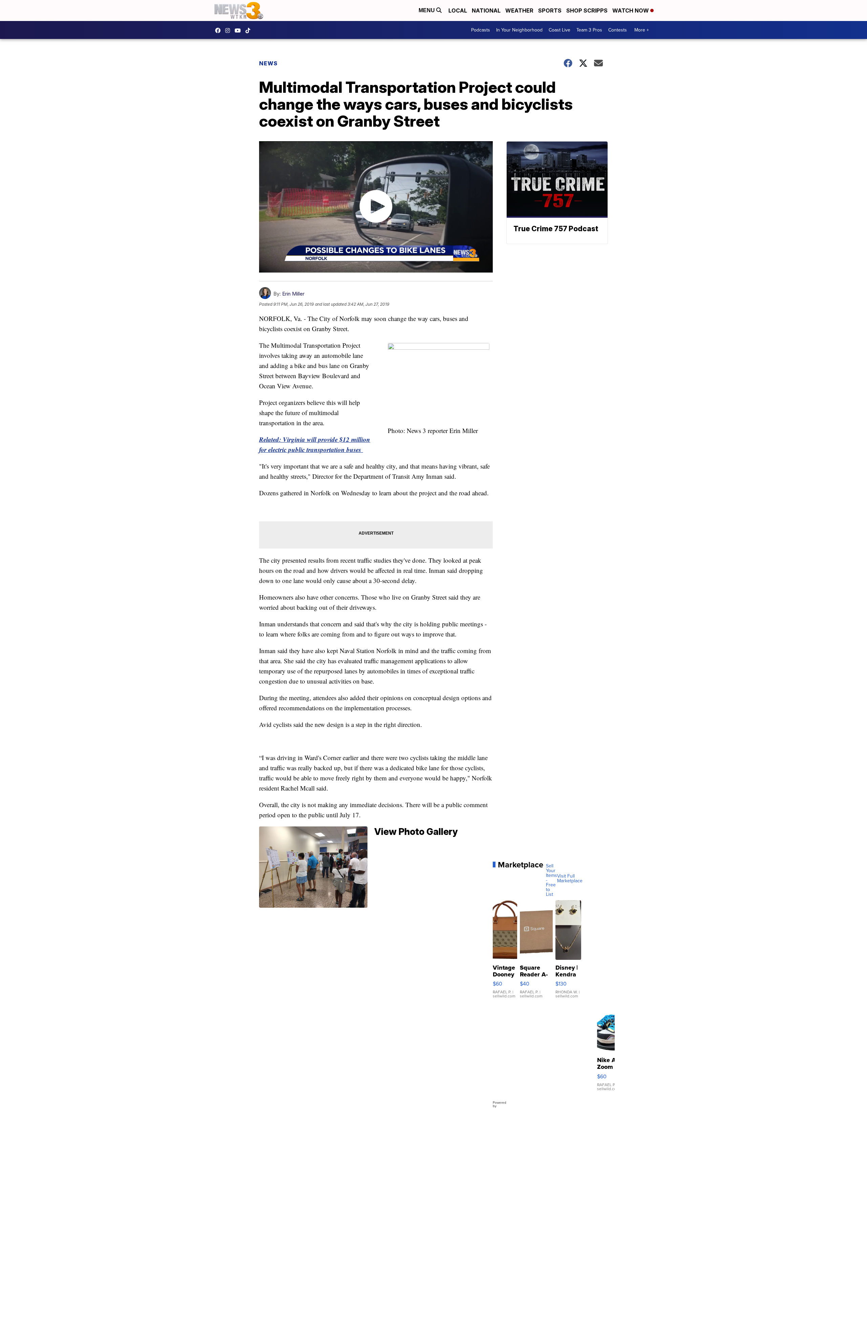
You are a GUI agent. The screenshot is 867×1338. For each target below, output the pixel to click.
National (486, 10)
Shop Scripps (587, 10)
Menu (427, 10)
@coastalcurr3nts (250, 30)
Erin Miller (293, 293)
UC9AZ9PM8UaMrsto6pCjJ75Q (239, 30)
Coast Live (559, 30)
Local (457, 10)
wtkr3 (229, 30)
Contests (617, 30)
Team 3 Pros (589, 30)
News (268, 63)
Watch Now (631, 10)
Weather (519, 10)
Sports (550, 10)
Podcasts (480, 30)
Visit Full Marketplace (570, 878)
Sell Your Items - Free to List (551, 880)
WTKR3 (219, 30)
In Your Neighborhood (519, 30)
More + (641, 30)
